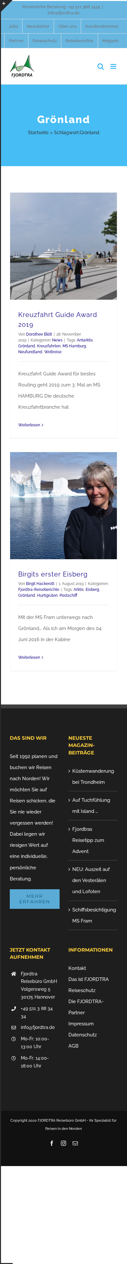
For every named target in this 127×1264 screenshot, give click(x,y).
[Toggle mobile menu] (113, 66)
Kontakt (77, 968)
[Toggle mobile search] (100, 66)
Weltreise (53, 352)
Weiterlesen (29, 425)
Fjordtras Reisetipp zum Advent (88, 840)
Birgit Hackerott (40, 583)
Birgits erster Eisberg (53, 574)
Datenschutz (82, 1035)
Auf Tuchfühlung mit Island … (91, 805)
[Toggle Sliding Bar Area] (7, 6)
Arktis (79, 589)
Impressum (81, 1024)
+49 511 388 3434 (84, 6)
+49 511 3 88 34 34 (37, 1012)
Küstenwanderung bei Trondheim (93, 776)
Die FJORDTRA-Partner (86, 1007)
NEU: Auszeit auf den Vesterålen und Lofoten (91, 880)
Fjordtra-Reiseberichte (38, 589)
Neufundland (30, 352)
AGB (73, 1046)
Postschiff (68, 595)
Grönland (26, 346)
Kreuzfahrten (49, 346)
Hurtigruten (47, 595)
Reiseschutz (81, 990)
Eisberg (92, 589)
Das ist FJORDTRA (88, 979)
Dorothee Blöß (39, 334)
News (57, 340)
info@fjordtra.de (63, 12)
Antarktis (85, 340)
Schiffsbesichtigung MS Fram (93, 915)
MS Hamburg (74, 346)
